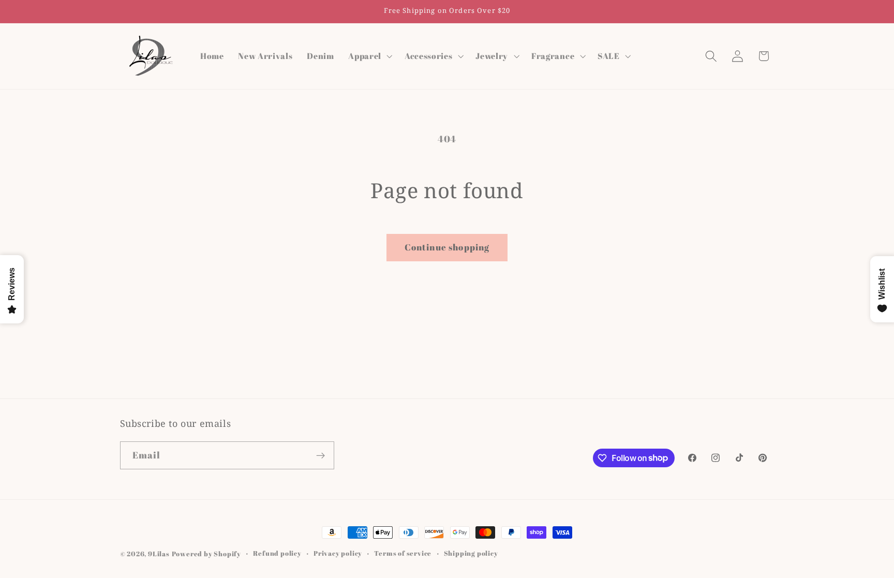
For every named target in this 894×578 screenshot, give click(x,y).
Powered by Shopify (207, 554)
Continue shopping (447, 247)
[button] (369, 55)
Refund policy (277, 553)
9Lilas (159, 554)
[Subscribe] (320, 455)
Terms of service (402, 553)
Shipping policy (471, 553)
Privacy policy (338, 553)
